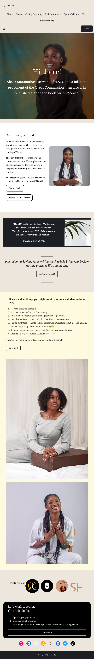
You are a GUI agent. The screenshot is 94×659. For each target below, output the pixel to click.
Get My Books (15, 188)
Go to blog (13, 348)
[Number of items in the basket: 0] (3, 28)
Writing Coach (37, 333)
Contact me (47, 632)
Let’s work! (47, 273)
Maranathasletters (62, 330)
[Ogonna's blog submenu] (78, 14)
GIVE (87, 29)
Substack (58, 340)
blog (43, 340)
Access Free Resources (19, 197)
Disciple (14, 333)
